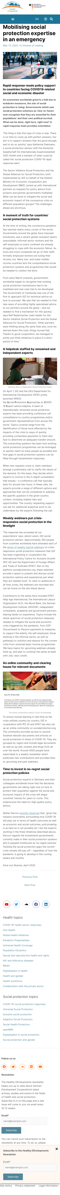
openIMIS (8, 1029)
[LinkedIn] (31, 1066)
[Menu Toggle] (12, 19)
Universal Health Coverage (17, 945)
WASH (6, 965)
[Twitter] (13, 1066)
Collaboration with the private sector (23, 986)
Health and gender (13, 976)
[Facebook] (4, 1066)
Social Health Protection (16, 1024)
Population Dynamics (14, 950)
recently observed (29, 813)
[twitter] (17, 904)
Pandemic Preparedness (16, 940)
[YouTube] (40, 1066)
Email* (6, 1162)
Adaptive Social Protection (17, 1019)
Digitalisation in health (15, 970)
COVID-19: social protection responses (24, 1004)
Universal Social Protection (18, 1009)
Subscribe (13, 1176)
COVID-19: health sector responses (22, 925)
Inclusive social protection (17, 1014)
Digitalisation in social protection (21, 1034)
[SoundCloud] (22, 1066)
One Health (9, 930)
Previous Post (30, 876)
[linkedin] (46, 904)
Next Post (29, 885)
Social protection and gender (19, 1039)
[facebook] (37, 904)
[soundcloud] (27, 904)
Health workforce (12, 981)
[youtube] (7, 904)
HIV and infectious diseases (18, 960)
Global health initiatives (16, 935)
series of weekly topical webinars (25, 547)
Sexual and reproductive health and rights (26, 955)
